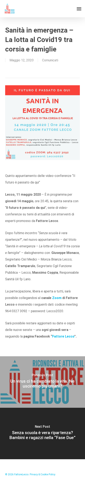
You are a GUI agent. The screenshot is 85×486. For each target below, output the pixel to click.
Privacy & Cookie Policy (42, 474)
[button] (79, 9)
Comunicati (50, 60)
